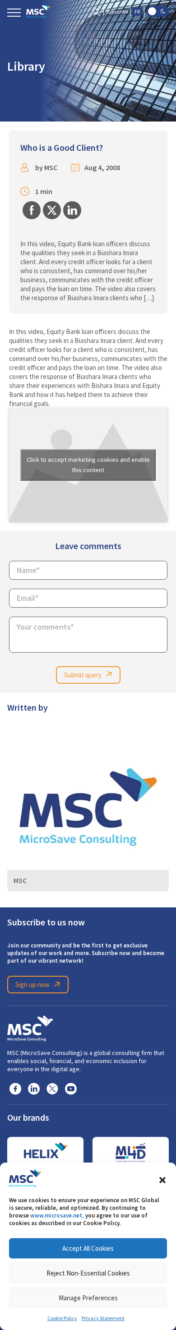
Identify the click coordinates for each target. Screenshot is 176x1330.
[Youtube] (71, 1088)
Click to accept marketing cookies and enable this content (88, 464)
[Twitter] (52, 1088)
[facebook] (15, 1088)
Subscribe (117, 11)
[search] (96, 11)
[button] (162, 1178)
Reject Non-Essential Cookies (88, 1273)
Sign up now (32, 984)
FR (137, 11)
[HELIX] (45, 1152)
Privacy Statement (103, 1318)
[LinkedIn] (34, 1088)
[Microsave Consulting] (38, 11)
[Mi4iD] (131, 1152)
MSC (50, 167)
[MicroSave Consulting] (30, 1026)
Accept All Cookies (88, 1248)
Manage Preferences (88, 1298)
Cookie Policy (62, 1318)
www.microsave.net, (57, 1215)
